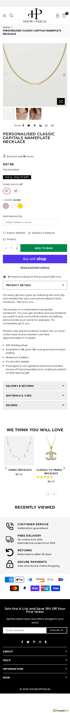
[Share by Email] (52, 125)
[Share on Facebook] (23, 125)
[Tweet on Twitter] (29, 125)
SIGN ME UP (56, 630)
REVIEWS (12, 405)
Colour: (12, 200)
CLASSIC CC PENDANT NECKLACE (51, 471)
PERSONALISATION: (12, 216)
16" (6, 191)
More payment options (35, 267)
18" (16, 191)
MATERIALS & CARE (19, 395)
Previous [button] (6, 75)
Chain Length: (13, 184)
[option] (35, 75)
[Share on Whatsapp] (46, 125)
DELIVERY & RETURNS (20, 386)
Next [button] (64, 75)
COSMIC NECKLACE (19, 470)
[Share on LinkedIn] (40, 125)
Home (6, 27)
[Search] (11, 15)
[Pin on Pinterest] (35, 125)
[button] (45, 477)
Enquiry (11, 239)
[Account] (57, 15)
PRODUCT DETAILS (18, 285)
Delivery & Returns (43, 233)
